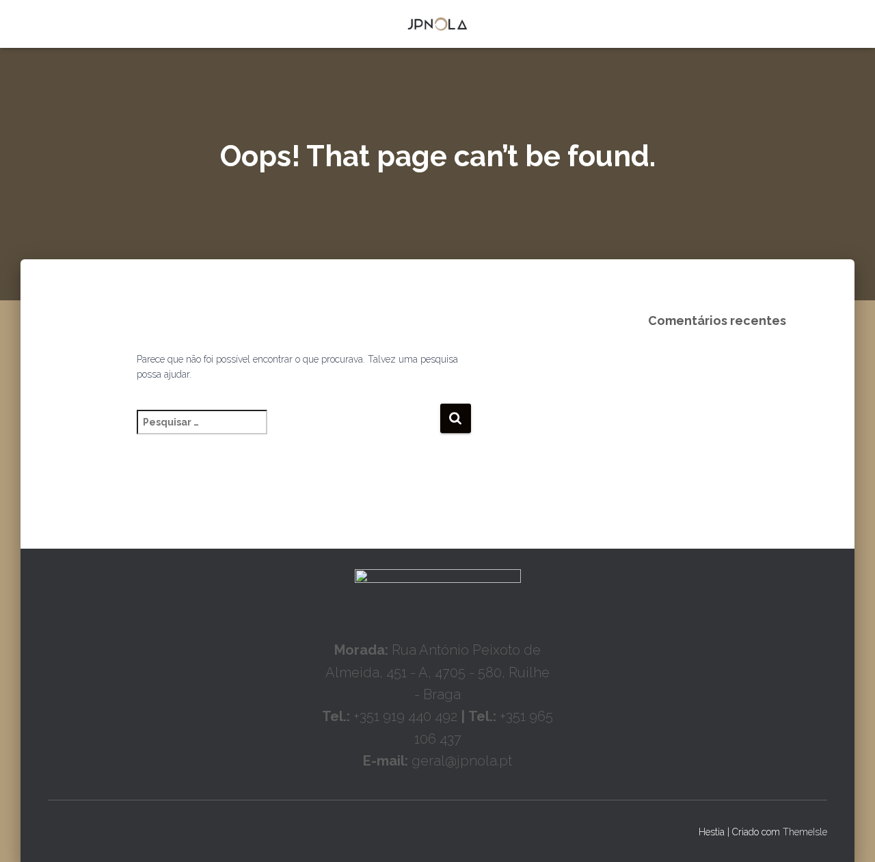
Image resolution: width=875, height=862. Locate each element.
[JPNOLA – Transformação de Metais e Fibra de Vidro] (438, 24)
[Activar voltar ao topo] (848, 835)
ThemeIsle (805, 831)
